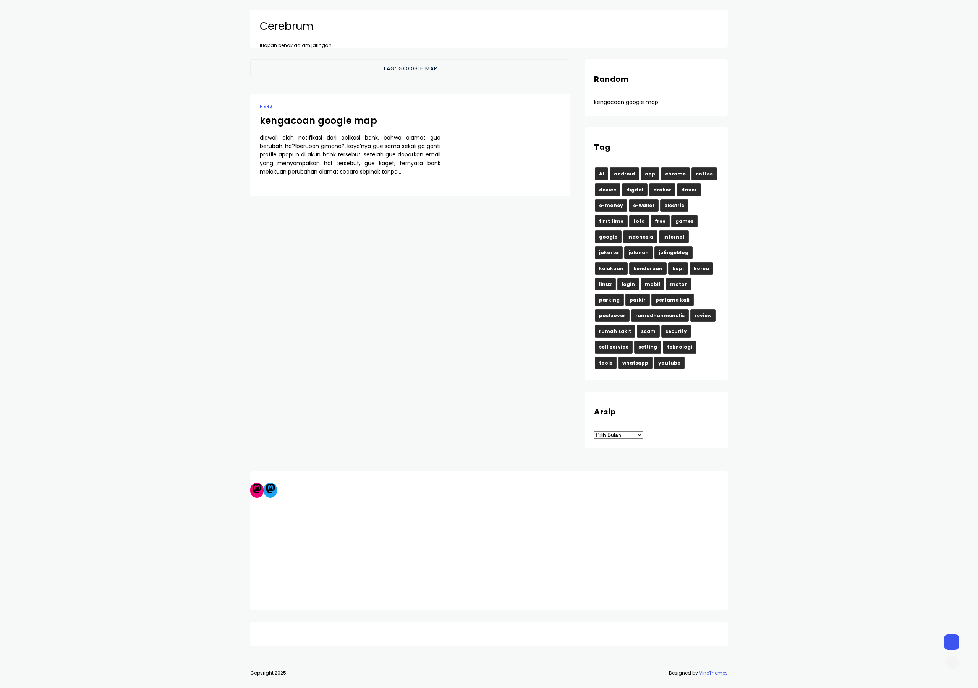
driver (689, 190)
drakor (662, 190)
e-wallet (643, 205)
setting (647, 347)
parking (609, 300)
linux (605, 284)
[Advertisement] (489, 551)
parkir (638, 300)
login (628, 284)
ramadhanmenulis (660, 315)
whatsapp (635, 363)
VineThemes (713, 673)
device (607, 190)
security (676, 331)
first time (611, 221)
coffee (704, 173)
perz (266, 106)
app (650, 173)
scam (648, 331)
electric (674, 205)
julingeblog (673, 252)
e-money (611, 205)
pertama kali (673, 300)
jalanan (638, 252)
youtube (669, 363)
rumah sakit (615, 331)
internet (674, 237)
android (624, 173)
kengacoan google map (318, 120)
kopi (678, 268)
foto (639, 221)
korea (701, 268)
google (608, 237)
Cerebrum (287, 26)
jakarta (609, 252)
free (660, 221)
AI (601, 173)
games (684, 221)
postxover (612, 315)
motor (678, 284)
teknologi (679, 347)
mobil (652, 284)
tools (605, 363)
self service (613, 347)
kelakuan (611, 268)
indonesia (640, 237)
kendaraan (647, 268)
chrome (675, 173)
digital (634, 190)
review (703, 315)
